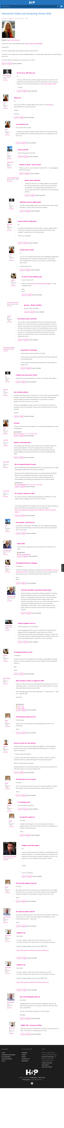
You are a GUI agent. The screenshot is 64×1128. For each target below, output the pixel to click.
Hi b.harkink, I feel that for (25, 522)
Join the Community (47, 1057)
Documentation (6, 1057)
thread (49, 105)
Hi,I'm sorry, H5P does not (26, 73)
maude (5, 390)
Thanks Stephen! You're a (27, 623)
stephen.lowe (7, 550)
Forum (3, 1061)
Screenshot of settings (29, 350)
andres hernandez (12, 303)
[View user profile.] (8, 37)
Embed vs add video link (22, 442)
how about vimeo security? (27, 319)
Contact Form (26, 1059)
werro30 (9, 224)
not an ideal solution (21, 392)
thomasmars (7, 75)
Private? (17, 423)
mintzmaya (6, 678)
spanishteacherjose (13, 178)
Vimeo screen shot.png (24, 554)
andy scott (10, 162)
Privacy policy (26, 1079)
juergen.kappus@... (9, 348)
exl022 (9, 316)
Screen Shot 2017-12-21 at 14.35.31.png (26, 434)
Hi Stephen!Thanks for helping (26, 563)
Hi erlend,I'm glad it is (27, 817)
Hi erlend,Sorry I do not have (26, 779)
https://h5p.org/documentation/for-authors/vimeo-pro (33, 950)
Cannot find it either (27, 250)
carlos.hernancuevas (9, 856)
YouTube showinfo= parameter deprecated (36, 590)
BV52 (6, 721)
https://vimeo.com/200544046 (33, 43)
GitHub (24, 1057)
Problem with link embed (30, 845)
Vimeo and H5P (23, 150)
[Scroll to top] (32, 1085)
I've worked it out (22, 124)
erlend (5, 746)
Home (3, 1053)
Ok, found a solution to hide (24, 493)
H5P (32, 1072)
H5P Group (41, 1077)
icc (10, 203)
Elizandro (8, 935)
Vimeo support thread (49, 84)
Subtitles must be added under (30, 202)
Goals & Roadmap (7, 1059)
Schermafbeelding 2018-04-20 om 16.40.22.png (29, 484)
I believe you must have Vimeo (26, 375)
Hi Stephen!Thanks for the (23, 652)
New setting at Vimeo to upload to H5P (30, 681)
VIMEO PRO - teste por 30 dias (31, 1025)
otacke (13, 280)
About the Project (47, 1067)
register (10, 63)
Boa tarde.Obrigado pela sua (30, 997)
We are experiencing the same (25, 464)
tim (8, 153)
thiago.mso (8, 625)
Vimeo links (21, 544)
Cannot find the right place (27, 221)
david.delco (6, 917)
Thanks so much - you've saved (30, 165)
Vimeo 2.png (20, 708)
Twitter (24, 1055)
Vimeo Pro (17, 98)
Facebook (24, 1053)
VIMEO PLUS (21, 933)
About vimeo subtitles (32, 180)
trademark (33, 1077)
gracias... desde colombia (33, 305)
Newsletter (25, 1061)
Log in (3, 63)
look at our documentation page (40, 283)
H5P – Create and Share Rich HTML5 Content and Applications (32, 2)
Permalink (5, 80)
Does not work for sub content (25, 743)
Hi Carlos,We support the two (26, 883)
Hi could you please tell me (25, 911)
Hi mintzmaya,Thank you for (26, 717)
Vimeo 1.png (20, 706)
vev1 (11, 18)
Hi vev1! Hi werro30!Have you (32, 277)
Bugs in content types (13, 40)
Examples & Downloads (8, 1055)
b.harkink (6, 462)
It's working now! (24, 802)
